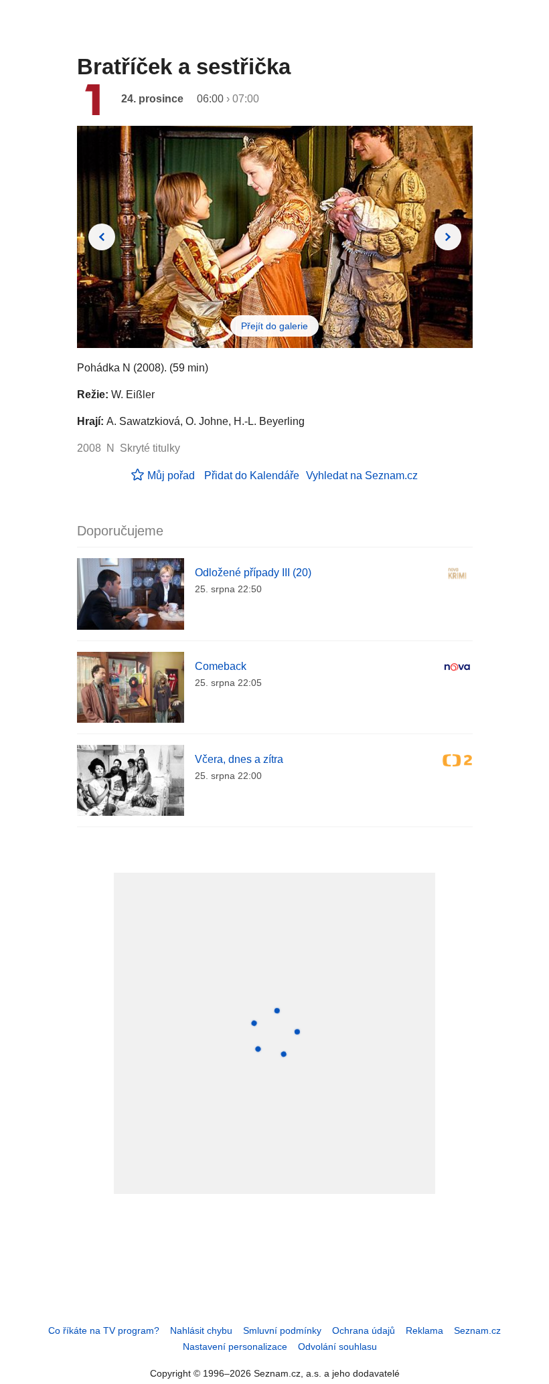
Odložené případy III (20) (253, 572)
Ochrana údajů (363, 1330)
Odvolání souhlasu (337, 1346)
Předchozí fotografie (101, 237)
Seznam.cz (477, 1330)
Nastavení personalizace (235, 1346)
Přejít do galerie (274, 326)
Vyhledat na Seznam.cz (362, 475)
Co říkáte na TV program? (103, 1330)
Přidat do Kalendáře (251, 475)
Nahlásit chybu (201, 1330)
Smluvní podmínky (282, 1330)
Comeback (220, 666)
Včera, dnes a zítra (239, 759)
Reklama (424, 1330)
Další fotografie (448, 237)
